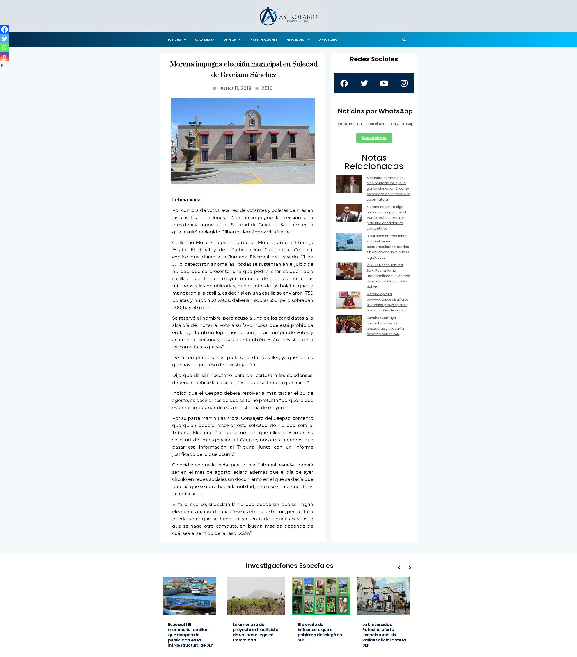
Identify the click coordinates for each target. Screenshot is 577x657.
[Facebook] (4, 29)
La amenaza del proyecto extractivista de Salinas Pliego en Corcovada (256, 632)
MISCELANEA (295, 39)
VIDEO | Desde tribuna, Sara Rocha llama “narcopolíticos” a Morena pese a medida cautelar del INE (388, 276)
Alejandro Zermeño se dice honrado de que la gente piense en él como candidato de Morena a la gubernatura (388, 188)
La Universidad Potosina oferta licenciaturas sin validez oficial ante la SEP (384, 635)
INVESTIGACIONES (263, 39)
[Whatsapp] (4, 47)
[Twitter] (4, 38)
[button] (404, 40)
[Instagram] (4, 56)
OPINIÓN (229, 39)
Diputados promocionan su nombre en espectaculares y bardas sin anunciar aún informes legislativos (388, 246)
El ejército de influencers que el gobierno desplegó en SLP (320, 632)
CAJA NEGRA (204, 39)
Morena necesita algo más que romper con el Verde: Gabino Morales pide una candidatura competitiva (386, 217)
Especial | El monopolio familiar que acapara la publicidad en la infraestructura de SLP (190, 635)
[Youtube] (384, 83)
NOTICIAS (174, 39)
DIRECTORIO (328, 39)
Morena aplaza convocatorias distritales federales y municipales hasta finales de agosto (388, 302)
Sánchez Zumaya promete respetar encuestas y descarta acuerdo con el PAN (385, 325)
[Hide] (2, 65)
